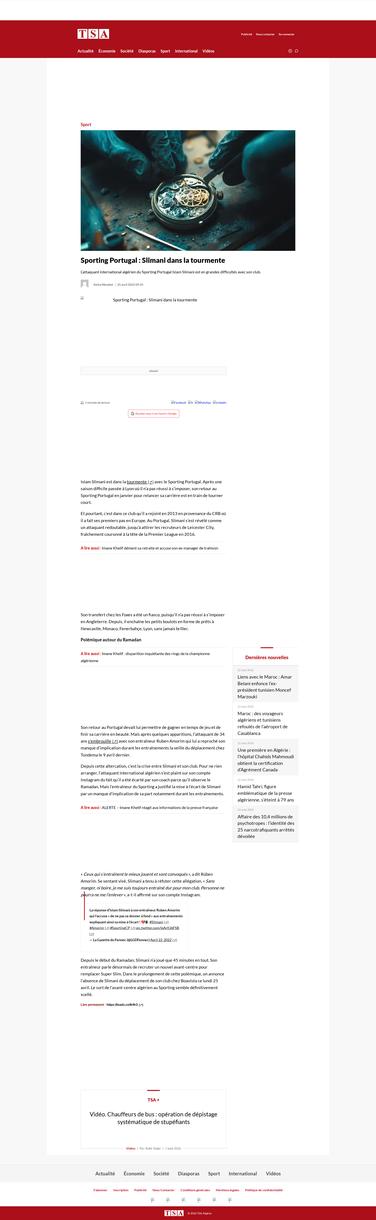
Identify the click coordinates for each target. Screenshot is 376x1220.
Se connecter (287, 34)
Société (127, 51)
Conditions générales (195, 1190)
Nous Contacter (164, 1190)
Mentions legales (227, 1190)
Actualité (86, 51)
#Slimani (156, 922)
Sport (165, 51)
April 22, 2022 (161, 940)
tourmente (137, 481)
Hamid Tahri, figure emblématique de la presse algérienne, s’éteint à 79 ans (266, 793)
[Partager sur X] (190, 402)
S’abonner (100, 1190)
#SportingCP (120, 928)
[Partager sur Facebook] (178, 402)
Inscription (120, 1190)
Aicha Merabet (103, 284)
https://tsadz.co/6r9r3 (122, 1004)
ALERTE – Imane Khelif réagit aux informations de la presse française (160, 807)
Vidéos (208, 51)
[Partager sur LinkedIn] (219, 402)
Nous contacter (265, 34)
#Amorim (96, 928)
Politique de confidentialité (264, 1190)
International (186, 51)
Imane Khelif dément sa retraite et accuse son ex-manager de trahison (160, 548)
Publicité (246, 34)
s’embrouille (99, 741)
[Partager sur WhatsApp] (203, 402)
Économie (107, 51)
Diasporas (147, 51)
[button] (296, 51)
